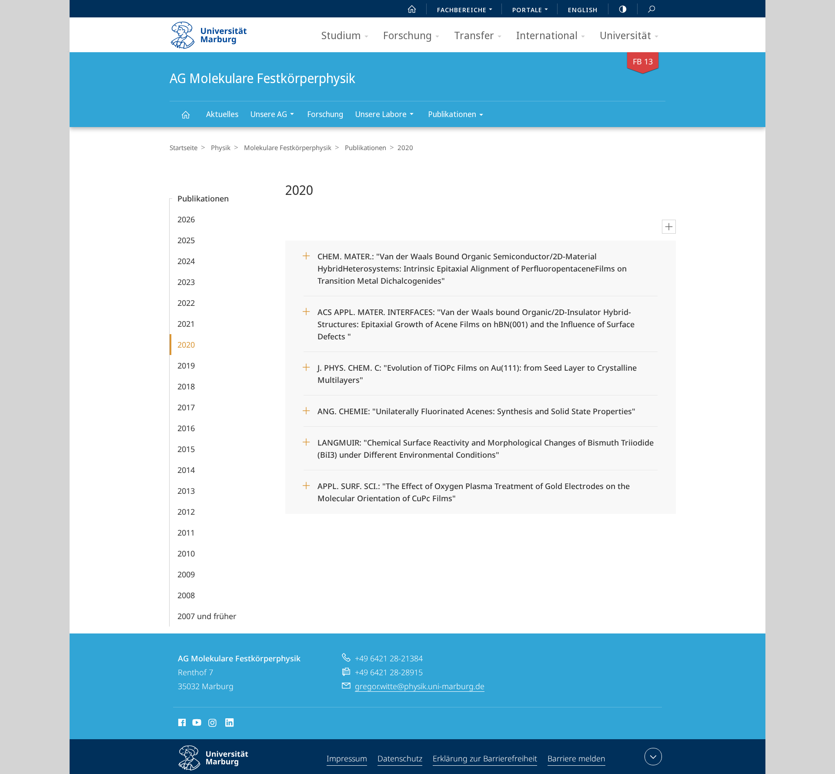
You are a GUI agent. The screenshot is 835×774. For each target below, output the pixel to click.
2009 (186, 574)
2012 (186, 511)
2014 (186, 470)
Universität (625, 35)
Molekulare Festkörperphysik (287, 147)
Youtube (195, 724)
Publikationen (452, 114)
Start (411, 8)
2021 (186, 323)
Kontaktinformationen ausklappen (653, 756)
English (583, 9)
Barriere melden (576, 758)
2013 (186, 491)
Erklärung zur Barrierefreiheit (485, 758)
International (547, 35)
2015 (186, 449)
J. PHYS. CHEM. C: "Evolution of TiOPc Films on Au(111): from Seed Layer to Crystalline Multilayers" (477, 371)
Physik (220, 147)
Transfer (474, 35)
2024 (186, 261)
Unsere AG (268, 114)
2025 (186, 240)
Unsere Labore (381, 114)
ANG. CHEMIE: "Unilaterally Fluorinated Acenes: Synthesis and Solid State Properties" (476, 408)
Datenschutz (399, 758)
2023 (186, 282)
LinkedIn (229, 724)
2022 (186, 303)
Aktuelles (222, 114)
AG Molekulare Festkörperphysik (185, 114)
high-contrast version (622, 8)
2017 (186, 407)
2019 (186, 365)
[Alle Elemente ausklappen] (669, 227)
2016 (186, 428)
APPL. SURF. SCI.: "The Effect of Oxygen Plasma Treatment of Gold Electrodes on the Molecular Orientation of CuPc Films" (473, 489)
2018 (186, 386)
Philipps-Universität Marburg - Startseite (224, 32)
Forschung (407, 35)
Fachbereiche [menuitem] (462, 9)
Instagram (212, 724)
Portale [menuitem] (527, 9)
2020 (186, 344)
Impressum (347, 758)
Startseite (183, 147)
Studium (341, 35)
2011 (186, 532)
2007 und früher (206, 616)
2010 (186, 553)
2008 (186, 595)
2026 (186, 219)
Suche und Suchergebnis (651, 8)
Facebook (181, 724)
